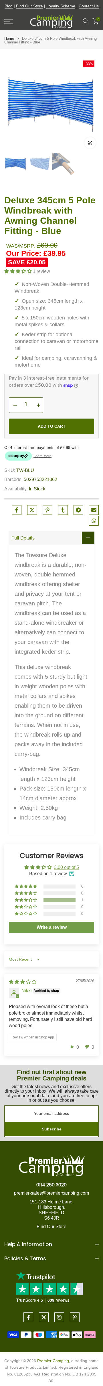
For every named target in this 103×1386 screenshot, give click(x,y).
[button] (18, 271)
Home (9, 38)
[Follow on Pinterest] (75, 1317)
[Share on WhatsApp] (94, 521)
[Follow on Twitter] (44, 1317)
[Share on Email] (94, 510)
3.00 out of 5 (66, 867)
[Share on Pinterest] (47, 510)
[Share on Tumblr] (63, 510)
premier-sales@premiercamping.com (51, 1193)
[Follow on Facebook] (28, 1317)
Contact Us (89, 6)
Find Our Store (29, 6)
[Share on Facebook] (16, 510)
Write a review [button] (52, 927)
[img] (22, 981)
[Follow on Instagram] (59, 1317)
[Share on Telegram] (78, 510)
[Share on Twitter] (32, 510)
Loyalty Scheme (60, 6)
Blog (9, 6)
